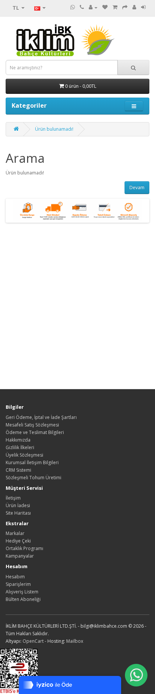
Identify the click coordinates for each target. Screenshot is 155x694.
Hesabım (15, 576)
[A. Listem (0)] (105, 7)
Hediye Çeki (18, 541)
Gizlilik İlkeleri (20, 447)
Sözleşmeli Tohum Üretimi (33, 477)
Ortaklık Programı (24, 548)
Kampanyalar (20, 556)
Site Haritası (18, 513)
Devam (136, 187)
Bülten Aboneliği (23, 599)
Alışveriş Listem (22, 592)
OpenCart (33, 641)
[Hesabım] (93, 7)
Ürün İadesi (18, 505)
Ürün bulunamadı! (54, 129)
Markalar (15, 533)
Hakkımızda (18, 440)
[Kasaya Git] (125, 7)
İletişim (13, 498)
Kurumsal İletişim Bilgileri (32, 462)
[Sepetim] (114, 7)
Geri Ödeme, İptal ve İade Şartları (41, 417)
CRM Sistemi (18, 470)
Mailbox (74, 641)
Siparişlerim (18, 584)
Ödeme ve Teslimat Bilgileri (35, 432)
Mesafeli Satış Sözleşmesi (32, 425)
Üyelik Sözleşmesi (24, 455)
